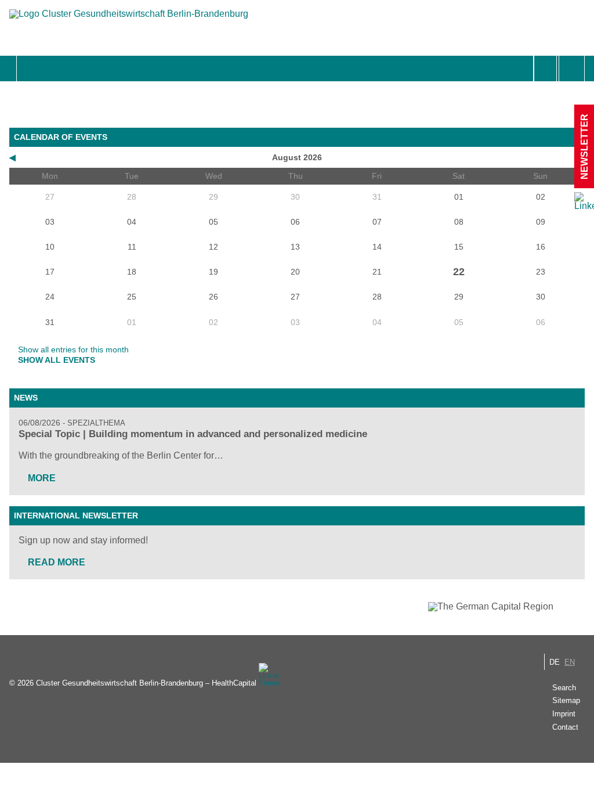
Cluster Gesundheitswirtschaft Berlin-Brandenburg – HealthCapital (146, 683)
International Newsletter (76, 515)
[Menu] (29, 68)
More (42, 478)
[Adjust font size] (571, 68)
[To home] (128, 19)
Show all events (56, 360)
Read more (56, 562)
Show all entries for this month (73, 349)
